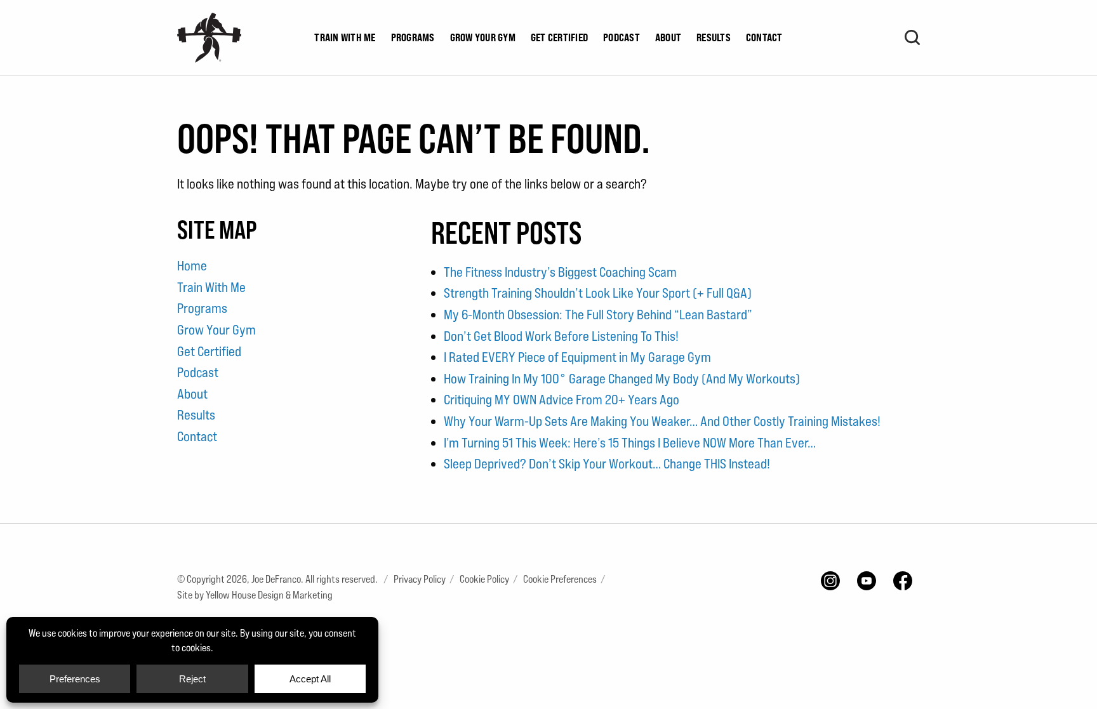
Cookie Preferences (560, 579)
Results (713, 37)
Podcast (621, 37)
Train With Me (344, 37)
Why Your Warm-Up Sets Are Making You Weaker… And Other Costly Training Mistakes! (662, 421)
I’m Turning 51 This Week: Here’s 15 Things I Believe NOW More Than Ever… (630, 443)
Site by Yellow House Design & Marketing (255, 595)
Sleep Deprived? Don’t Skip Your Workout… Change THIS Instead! (607, 464)
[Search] (912, 37)
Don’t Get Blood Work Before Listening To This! (561, 336)
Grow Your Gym (482, 37)
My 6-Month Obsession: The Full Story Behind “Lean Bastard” (598, 314)
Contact (764, 37)
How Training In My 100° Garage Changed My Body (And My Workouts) (622, 379)
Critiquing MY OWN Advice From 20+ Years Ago (561, 400)
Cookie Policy (484, 579)
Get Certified (559, 37)
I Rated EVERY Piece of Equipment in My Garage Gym (577, 357)
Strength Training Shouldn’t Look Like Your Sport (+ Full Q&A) (598, 293)
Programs (413, 37)
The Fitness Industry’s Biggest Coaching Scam (560, 272)
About (668, 37)
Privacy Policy (420, 579)
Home (192, 266)
